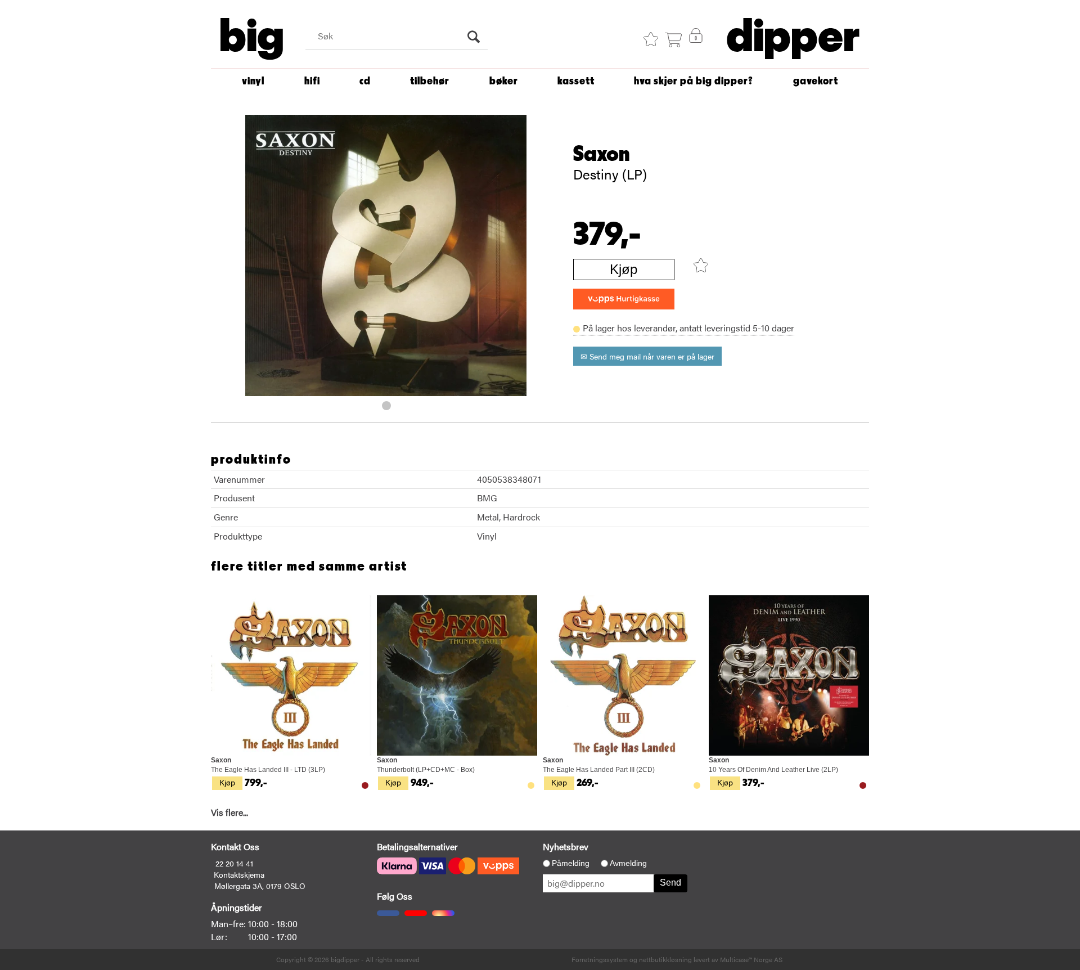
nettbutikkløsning (665, 959)
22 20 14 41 (234, 863)
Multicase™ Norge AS (751, 959)
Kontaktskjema (239, 874)
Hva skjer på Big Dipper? (693, 81)
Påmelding (571, 863)
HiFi (312, 81)
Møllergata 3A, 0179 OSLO (259, 885)
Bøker (503, 81)
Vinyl (253, 81)
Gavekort (815, 81)
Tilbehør (429, 81)
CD (365, 81)
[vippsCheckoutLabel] (623, 299)
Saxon (601, 154)
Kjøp (623, 269)
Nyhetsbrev (565, 846)
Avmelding (628, 863)
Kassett (576, 81)
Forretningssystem (600, 959)
